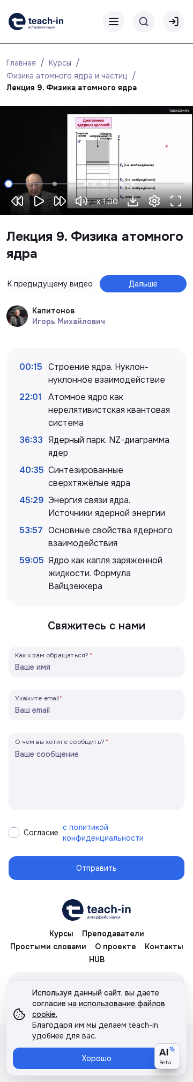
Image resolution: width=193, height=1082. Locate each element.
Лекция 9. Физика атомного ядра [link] (71, 87)
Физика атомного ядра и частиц (67, 76)
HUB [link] (97, 959)
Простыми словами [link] (48, 946)
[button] (133, 201)
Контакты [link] (164, 946)
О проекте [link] (115, 946)
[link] (36, 21)
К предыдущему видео (50, 284)
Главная (21, 63)
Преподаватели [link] (113, 933)
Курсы (60, 63)
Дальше (143, 284)
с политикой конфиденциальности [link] (103, 832)
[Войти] (173, 21)
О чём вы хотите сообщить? (60, 741)
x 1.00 (107, 201)
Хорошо (97, 1058)
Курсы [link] (61, 933)
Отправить (96, 868)
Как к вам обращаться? (52, 655)
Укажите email (37, 698)
